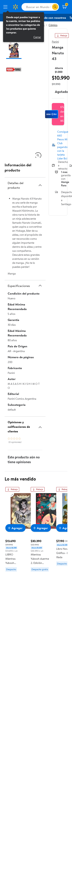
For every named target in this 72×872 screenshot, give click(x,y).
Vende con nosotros (52, 17)
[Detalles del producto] (40, 185)
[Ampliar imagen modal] (38, 155)
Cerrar (37, 37)
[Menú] (6, 7)
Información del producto (18, 167)
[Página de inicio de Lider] (15, 7)
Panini (55, 42)
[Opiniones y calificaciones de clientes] (40, 426)
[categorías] (55, 7)
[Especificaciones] (40, 286)
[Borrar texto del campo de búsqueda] (49, 7)
